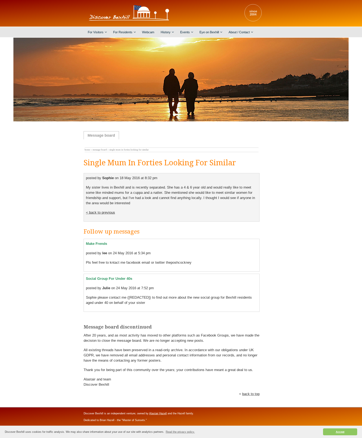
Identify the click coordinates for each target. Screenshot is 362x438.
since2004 (253, 12)
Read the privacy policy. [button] (180, 431)
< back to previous (100, 213)
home (87, 150)
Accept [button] (340, 431)
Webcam (148, 32)
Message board (101, 135)
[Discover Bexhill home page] (130, 22)
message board (100, 150)
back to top (251, 394)
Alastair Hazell (158, 413)
